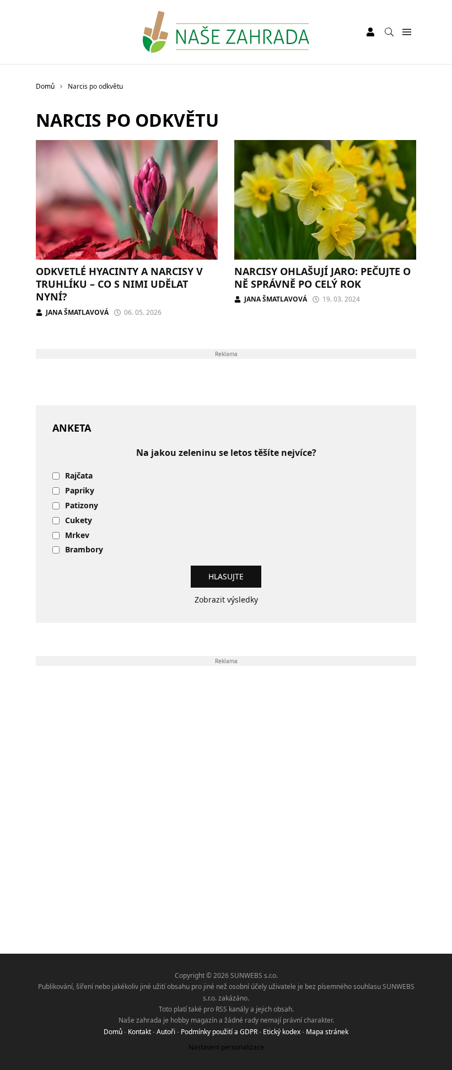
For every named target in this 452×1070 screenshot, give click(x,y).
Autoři (166, 1031)
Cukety (78, 520)
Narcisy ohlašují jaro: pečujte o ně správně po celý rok (322, 278)
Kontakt (139, 1031)
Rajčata (79, 476)
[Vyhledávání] (389, 32)
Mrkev (77, 535)
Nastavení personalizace (226, 1047)
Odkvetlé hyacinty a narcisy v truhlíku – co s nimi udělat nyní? (119, 284)
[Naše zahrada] (226, 32)
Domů (113, 1031)
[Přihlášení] (370, 32)
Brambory (84, 550)
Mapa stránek (327, 1031)
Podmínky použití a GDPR (219, 1031)
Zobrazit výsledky (226, 599)
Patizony (81, 505)
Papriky (79, 491)
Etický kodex (281, 1031)
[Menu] (406, 32)
